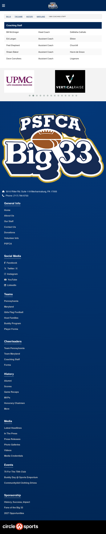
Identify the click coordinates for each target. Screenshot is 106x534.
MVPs (7, 397)
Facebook (11, 262)
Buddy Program (12, 323)
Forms (7, 364)
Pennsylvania (11, 301)
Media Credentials (13, 455)
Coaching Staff (12, 359)
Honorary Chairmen (14, 403)
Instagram (12, 273)
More (6, 408)
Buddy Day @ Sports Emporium (21, 477)
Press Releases (12, 439)
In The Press (10, 433)
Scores (8, 386)
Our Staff (8, 221)
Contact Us (10, 226)
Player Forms (11, 329)
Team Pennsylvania (14, 348)
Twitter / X (12, 268)
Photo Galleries (12, 444)
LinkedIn (11, 285)
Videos (7, 450)
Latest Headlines (13, 427)
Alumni (8, 380)
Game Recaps (11, 391)
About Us (9, 215)
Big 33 (8, 16)
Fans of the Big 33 (13, 507)
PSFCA (8, 243)
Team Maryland (12, 353)
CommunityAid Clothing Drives (20, 482)
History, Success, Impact (17, 502)
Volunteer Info (11, 238)
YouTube (12, 279)
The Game (18, 16)
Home (7, 210)
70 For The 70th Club (15, 471)
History (29, 16)
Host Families (11, 317)
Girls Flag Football (13, 312)
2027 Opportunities (14, 513)
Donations (9, 232)
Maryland (41, 16)
